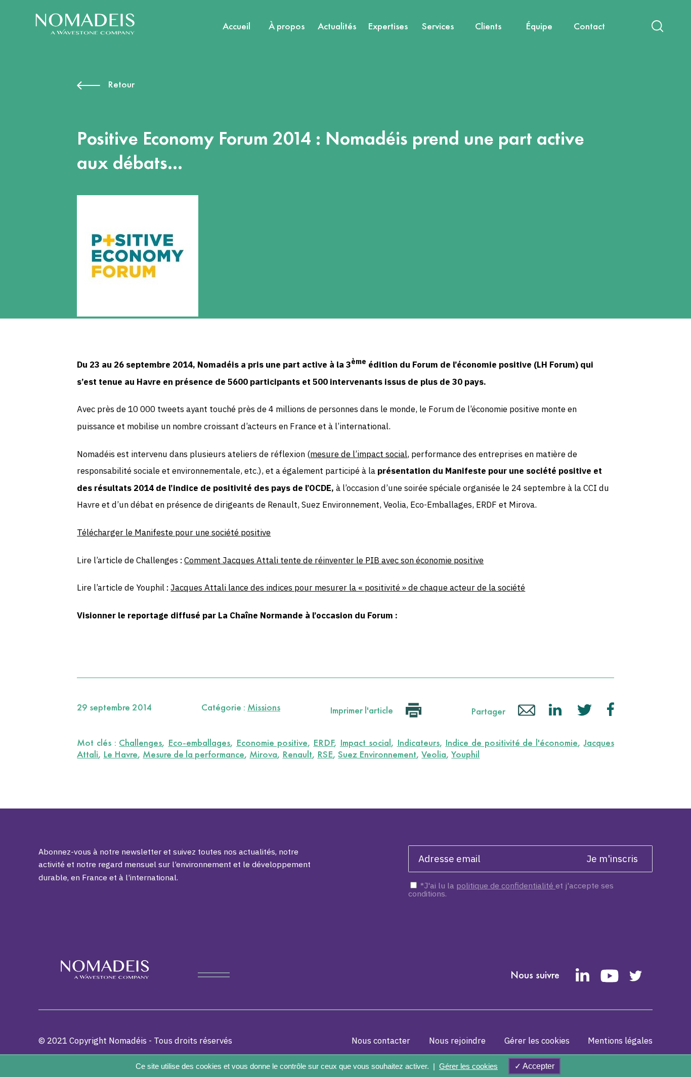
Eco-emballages (199, 742)
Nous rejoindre (457, 1041)
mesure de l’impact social (358, 454)
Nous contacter (381, 1041)
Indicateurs (418, 742)
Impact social (365, 742)
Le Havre (120, 754)
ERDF (323, 742)
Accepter (537, 1066)
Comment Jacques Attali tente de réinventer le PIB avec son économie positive (334, 560)
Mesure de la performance (193, 754)
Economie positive (272, 742)
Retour (121, 84)
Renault (297, 754)
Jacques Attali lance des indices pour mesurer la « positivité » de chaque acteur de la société (347, 587)
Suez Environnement (377, 754)
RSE (325, 754)
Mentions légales (620, 1041)
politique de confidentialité (505, 885)
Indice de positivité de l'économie (511, 742)
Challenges (140, 742)
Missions (263, 707)
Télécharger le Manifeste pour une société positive (174, 532)
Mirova (263, 754)
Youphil (465, 754)
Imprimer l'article (362, 710)
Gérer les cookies (537, 1041)
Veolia (433, 754)
